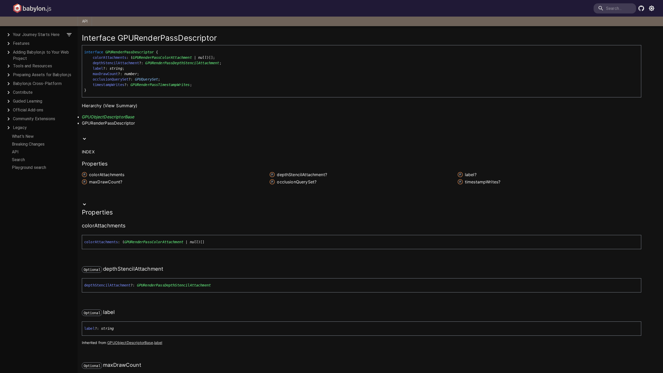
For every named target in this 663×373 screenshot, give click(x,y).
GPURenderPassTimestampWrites (160, 85)
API (85, 21)
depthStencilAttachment (116, 63)
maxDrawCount (105, 74)
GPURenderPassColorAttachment (162, 57)
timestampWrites (108, 85)
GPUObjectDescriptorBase (108, 116)
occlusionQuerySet (111, 79)
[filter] (69, 34)
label (98, 68)
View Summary (120, 105)
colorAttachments (109, 57)
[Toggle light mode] (651, 8)
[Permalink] (129, 226)
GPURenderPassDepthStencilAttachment (182, 63)
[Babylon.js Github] (641, 8)
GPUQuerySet (146, 79)
